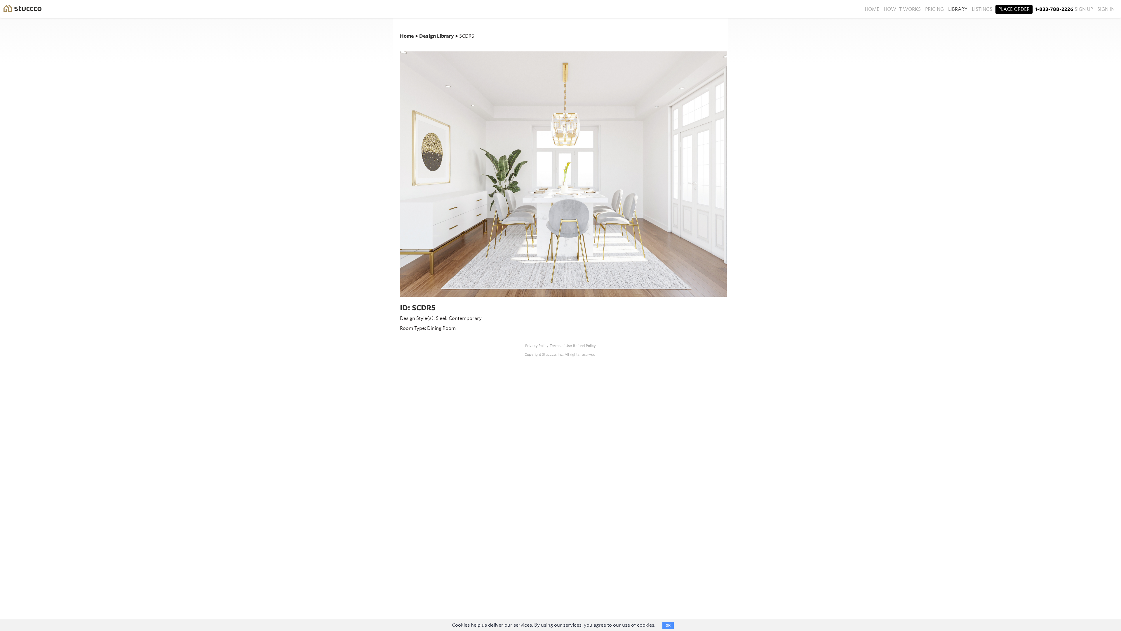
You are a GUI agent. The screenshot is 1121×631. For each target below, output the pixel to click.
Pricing (934, 9)
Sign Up (1084, 9)
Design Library (437, 36)
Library (957, 9)
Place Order (1014, 9)
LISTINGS (982, 9)
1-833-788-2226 (1054, 9)
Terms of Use (561, 346)
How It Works (902, 9)
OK (668, 625)
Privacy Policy (537, 346)
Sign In (1106, 9)
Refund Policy (584, 346)
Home (872, 9)
